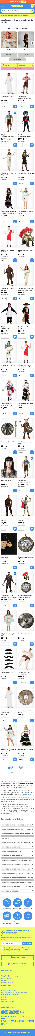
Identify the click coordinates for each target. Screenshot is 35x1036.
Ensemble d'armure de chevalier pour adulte (25, 596)
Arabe (9, 50)
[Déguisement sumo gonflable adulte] (26, 659)
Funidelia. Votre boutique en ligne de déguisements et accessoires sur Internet (17, 6)
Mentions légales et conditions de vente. (14, 992)
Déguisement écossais (11, 891)
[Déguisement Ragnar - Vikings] (9, 275)
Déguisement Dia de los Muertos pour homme (25, 135)
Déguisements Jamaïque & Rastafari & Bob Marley (18, 829)
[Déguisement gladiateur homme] (26, 505)
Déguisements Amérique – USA (14, 856)
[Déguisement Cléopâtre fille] (9, 620)
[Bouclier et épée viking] (9, 428)
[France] (3, 1012)
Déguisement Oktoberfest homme (7, 135)
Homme (9, 55)
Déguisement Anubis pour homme (26, 174)
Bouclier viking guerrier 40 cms (25, 711)
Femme (26, 55)
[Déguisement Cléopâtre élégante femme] (9, 160)
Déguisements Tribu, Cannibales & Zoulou (18, 842)
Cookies (3, 996)
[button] (32, 43)
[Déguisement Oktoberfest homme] (9, 121)
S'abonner (27, 943)
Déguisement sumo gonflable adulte (24, 673)
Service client (19, 957)
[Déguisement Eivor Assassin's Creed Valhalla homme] (9, 582)
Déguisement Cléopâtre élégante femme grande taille (25, 289)
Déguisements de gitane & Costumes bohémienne (18, 860)
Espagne (5, 838)
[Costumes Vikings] (26, 40)
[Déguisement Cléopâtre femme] (26, 198)
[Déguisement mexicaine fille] (26, 736)
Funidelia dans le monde (9, 990)
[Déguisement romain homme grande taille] (26, 352)
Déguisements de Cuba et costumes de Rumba (18, 869)
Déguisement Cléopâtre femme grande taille (8, 750)
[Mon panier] (32, 6)
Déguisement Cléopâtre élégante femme (8, 174)
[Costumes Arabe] (9, 40)
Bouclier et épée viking (8, 442)
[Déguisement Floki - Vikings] (9, 505)
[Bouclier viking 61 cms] (26, 620)
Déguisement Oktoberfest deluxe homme (24, 97)
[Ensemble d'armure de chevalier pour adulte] (26, 582)
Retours (3, 980)
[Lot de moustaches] (9, 659)
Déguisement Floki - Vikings (7, 519)
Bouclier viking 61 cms (25, 634)
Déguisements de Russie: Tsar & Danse (17, 878)
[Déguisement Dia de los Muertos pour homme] (26, 121)
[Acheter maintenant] (15, 106)
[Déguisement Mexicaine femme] (26, 390)
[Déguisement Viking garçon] (26, 428)
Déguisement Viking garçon (24, 442)
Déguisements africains (12, 851)
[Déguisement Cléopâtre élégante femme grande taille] (26, 275)
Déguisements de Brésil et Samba (15, 864)
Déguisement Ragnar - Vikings (8, 289)
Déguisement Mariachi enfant (25, 327)
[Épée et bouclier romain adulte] (26, 544)
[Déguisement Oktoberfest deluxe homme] (26, 83)
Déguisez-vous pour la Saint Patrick (17, 834)
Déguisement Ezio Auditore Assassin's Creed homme (7, 404)
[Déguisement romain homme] (9, 237)
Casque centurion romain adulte (26, 251)
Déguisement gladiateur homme (25, 519)
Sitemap (4, 1000)
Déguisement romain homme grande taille (24, 366)
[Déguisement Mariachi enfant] (26, 313)
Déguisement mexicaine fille (25, 750)
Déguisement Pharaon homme (8, 366)
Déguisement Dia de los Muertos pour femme (8, 212)
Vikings (26, 50)
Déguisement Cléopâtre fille (8, 634)
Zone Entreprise (6, 998)
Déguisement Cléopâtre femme (25, 212)
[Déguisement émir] (9, 83)
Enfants (17, 59)
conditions (7, 949)
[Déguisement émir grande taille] (9, 697)
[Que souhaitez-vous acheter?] (2, 6)
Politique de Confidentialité (10, 994)
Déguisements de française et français (18, 882)
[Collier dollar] (9, 544)
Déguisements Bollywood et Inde (15, 873)
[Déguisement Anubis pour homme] (26, 160)
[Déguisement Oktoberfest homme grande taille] (26, 467)
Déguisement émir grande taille (6, 711)
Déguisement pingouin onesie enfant (8, 327)
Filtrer (7, 65)
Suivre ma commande (18, 964)
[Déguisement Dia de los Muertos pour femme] (9, 198)
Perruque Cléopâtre (7, 480)
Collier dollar (5, 557)
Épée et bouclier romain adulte (25, 558)
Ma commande (6, 975)
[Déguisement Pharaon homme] (9, 352)
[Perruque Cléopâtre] (9, 467)
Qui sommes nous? (7, 1001)
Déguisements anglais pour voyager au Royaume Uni (18, 886)
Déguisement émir (6, 96)
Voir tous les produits (17, 773)
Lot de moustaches (7, 672)
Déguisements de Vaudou (12, 847)
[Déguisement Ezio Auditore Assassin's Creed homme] (9, 390)
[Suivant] (26, 767)
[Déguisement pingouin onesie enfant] (9, 313)
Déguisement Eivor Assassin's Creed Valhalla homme (9, 596)
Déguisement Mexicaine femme (25, 404)
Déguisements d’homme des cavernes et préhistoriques (18, 825)
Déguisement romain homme (7, 251)
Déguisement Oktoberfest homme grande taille (24, 481)
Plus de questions (7, 982)
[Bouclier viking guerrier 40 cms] (26, 697)
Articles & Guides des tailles (10, 977)
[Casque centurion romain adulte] (26, 237)
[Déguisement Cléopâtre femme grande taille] (9, 736)
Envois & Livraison (7, 979)
